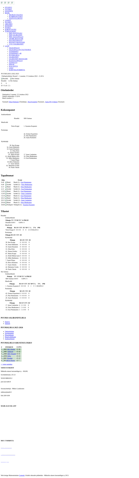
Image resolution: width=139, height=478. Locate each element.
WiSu (9, 356)
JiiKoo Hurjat (10, 360)
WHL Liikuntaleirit (7, 458)
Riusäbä (9, 358)
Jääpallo (3, 430)
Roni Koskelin (32, 102)
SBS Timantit (11, 354)
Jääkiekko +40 (5, 437)
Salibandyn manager (7, 423)
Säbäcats (10, 351)
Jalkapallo (4, 416)
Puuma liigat (5, 434)
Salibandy (4, 420)
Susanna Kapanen (29, 205)
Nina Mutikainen (26, 184)
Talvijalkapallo (5, 427)
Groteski (22, 475)
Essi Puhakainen (26, 182)
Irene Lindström (26, 193)
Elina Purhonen (14, 102)
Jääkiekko (4, 413)
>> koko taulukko (6, 364)
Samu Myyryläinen (51, 102)
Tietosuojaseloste (6, 472)
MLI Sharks (11, 349)
